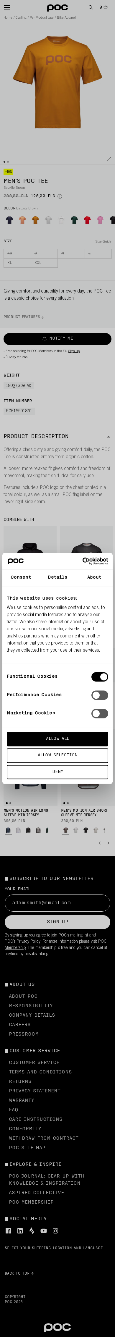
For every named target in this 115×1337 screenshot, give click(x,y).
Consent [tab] (21, 577)
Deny (57, 772)
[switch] (99, 695)
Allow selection (58, 755)
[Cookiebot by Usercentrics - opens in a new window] (82, 561)
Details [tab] (58, 577)
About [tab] (94, 577)
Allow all (57, 739)
